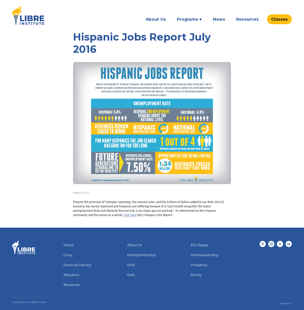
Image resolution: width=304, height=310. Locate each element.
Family (196, 275)
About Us (156, 19)
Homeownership (204, 255)
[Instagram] (271, 244)
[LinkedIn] (289, 244)
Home (68, 245)
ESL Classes (199, 245)
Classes (279, 19)
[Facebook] (263, 244)
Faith (131, 265)
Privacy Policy (285, 303)
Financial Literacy (77, 265)
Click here (129, 215)
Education (71, 275)
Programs (187, 19)
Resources (247, 19)
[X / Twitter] (280, 244)
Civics (67, 255)
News (219, 19)
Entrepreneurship (141, 255)
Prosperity (199, 265)
